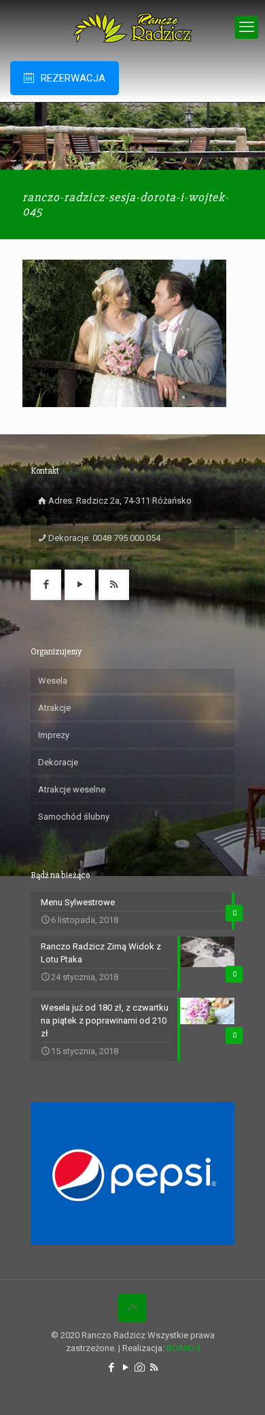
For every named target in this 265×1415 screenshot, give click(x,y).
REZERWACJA (73, 78)
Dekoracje (58, 762)
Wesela (52, 681)
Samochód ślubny (73, 816)
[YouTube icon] (125, 1367)
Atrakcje (54, 708)
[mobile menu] (246, 27)
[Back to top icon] (132, 1307)
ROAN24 (183, 1348)
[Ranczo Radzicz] (132, 27)
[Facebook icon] (111, 1367)
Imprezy (53, 735)
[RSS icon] (154, 1367)
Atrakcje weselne (71, 789)
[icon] (140, 1367)
